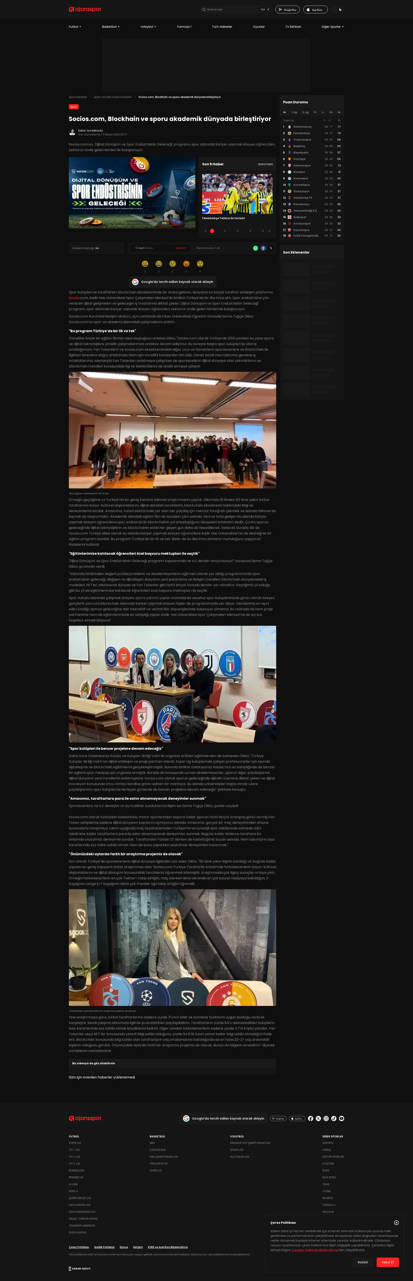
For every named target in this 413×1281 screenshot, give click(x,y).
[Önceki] (205, 231)
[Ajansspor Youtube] (341, 1118)
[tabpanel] (312, 178)
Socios (74, 106)
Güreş (326, 1150)
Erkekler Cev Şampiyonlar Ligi (250, 1143)
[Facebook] (263, 248)
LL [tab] (323, 112)
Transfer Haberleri (82, 1225)
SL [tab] (284, 112)
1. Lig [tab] (294, 112)
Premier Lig (76, 1177)
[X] (271, 248)
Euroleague (158, 1150)
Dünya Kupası (77, 1232)
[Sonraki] (269, 231)
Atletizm (328, 1163)
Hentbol (327, 1143)
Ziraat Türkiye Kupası (83, 1219)
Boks (325, 1170)
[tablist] (312, 112)
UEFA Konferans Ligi (82, 1212)
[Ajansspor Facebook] (310, 1118)
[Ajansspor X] (318, 1118)
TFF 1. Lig (74, 1150)
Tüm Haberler (222, 27)
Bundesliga (76, 1170)
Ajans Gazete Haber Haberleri (113, 97)
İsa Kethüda (95, 130)
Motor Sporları (333, 1157)
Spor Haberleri (78, 97)
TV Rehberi (293, 27)
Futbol (73, 27)
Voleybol (146, 27)
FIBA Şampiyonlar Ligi (164, 1157)
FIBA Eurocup (159, 1163)
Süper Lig (75, 1143)
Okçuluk (328, 1212)
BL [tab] (339, 112)
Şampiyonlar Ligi (80, 1198)
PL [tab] (315, 112)
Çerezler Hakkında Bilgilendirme (315, 1250)
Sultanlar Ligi (239, 1157)
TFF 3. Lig (74, 1163)
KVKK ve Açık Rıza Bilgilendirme (168, 1247)
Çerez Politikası (79, 1247)
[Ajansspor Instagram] (326, 1118)
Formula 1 (184, 27)
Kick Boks (329, 1177)
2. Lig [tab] (305, 112)
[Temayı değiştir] (337, 9)
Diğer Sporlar (331, 27)
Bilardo (327, 1198)
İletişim (138, 1247)
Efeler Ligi (236, 1150)
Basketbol (109, 27)
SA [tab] (331, 112)
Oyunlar (259, 27)
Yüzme (326, 1191)
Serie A (73, 1191)
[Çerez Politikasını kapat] (396, 1222)
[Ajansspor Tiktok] (333, 1118)
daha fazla (265, 164)
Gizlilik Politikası (104, 1247)
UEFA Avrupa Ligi (80, 1205)
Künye (124, 1247)
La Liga (73, 1184)
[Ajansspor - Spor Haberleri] (85, 9)
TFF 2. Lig (74, 1157)
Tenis (325, 1184)
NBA (152, 1143)
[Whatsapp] (255, 248)
